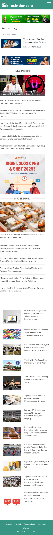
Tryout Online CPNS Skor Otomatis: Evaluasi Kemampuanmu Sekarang (34, 398)
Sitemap (26, 528)
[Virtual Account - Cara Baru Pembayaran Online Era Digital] (11, 43)
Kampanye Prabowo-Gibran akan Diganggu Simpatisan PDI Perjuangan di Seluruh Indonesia (20, 92)
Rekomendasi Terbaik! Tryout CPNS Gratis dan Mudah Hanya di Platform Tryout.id (36, 347)
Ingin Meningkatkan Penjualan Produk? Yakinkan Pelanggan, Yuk (36, 464)
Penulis (27, 47)
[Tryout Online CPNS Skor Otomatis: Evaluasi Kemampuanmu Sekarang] (12, 400)
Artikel (18, 524)
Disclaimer (42, 524)
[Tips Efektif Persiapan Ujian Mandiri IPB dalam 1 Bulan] (12, 365)
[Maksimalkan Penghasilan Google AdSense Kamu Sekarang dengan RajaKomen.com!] (12, 317)
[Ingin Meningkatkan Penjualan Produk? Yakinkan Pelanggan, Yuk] (12, 466)
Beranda (9, 524)
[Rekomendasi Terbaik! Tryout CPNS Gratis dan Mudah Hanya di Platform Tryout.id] (12, 349)
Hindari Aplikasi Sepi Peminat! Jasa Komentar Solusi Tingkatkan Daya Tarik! (36, 332)
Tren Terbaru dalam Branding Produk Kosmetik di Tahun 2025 (36, 379)
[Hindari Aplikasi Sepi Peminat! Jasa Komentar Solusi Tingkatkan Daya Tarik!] (12, 334)
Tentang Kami (29, 524)
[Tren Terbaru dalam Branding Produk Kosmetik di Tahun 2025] (12, 383)
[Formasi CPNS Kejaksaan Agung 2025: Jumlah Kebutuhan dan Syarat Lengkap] (12, 415)
